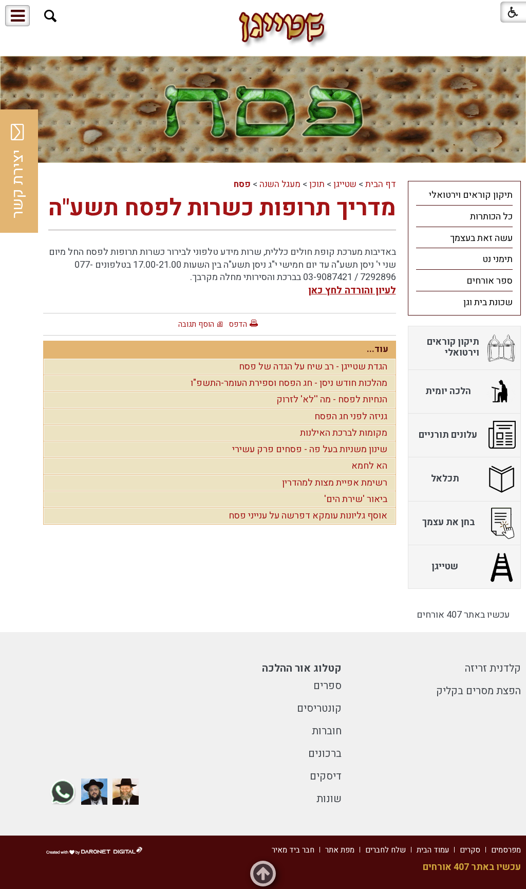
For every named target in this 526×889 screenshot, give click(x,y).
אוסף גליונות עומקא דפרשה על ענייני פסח (308, 516)
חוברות (327, 731)
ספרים (327, 685)
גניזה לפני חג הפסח (350, 416)
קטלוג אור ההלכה (302, 668)
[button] (51, 16)
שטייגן (344, 184)
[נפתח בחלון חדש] (125, 792)
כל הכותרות (491, 217)
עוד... (377, 349)
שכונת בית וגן (488, 302)
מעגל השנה (279, 184)
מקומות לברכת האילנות (343, 433)
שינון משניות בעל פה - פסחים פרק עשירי (309, 449)
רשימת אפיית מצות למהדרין (334, 483)
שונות (329, 798)
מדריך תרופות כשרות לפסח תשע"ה (222, 208)
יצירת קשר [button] (18, 184)
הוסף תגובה (196, 324)
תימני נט (497, 259)
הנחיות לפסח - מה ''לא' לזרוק (331, 399)
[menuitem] (464, 195)
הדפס (238, 324)
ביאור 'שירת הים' (355, 499)
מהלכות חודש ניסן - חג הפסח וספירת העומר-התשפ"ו (289, 383)
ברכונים (325, 753)
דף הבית (380, 184)
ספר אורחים (489, 281)
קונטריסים (319, 708)
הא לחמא (369, 466)
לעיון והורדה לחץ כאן (352, 290)
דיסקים (326, 776)
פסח (242, 184)
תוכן (317, 184)
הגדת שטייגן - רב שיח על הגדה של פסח (313, 367)
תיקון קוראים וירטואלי (471, 195)
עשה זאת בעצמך (481, 238)
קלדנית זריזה (493, 668)
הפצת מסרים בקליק (478, 690)
